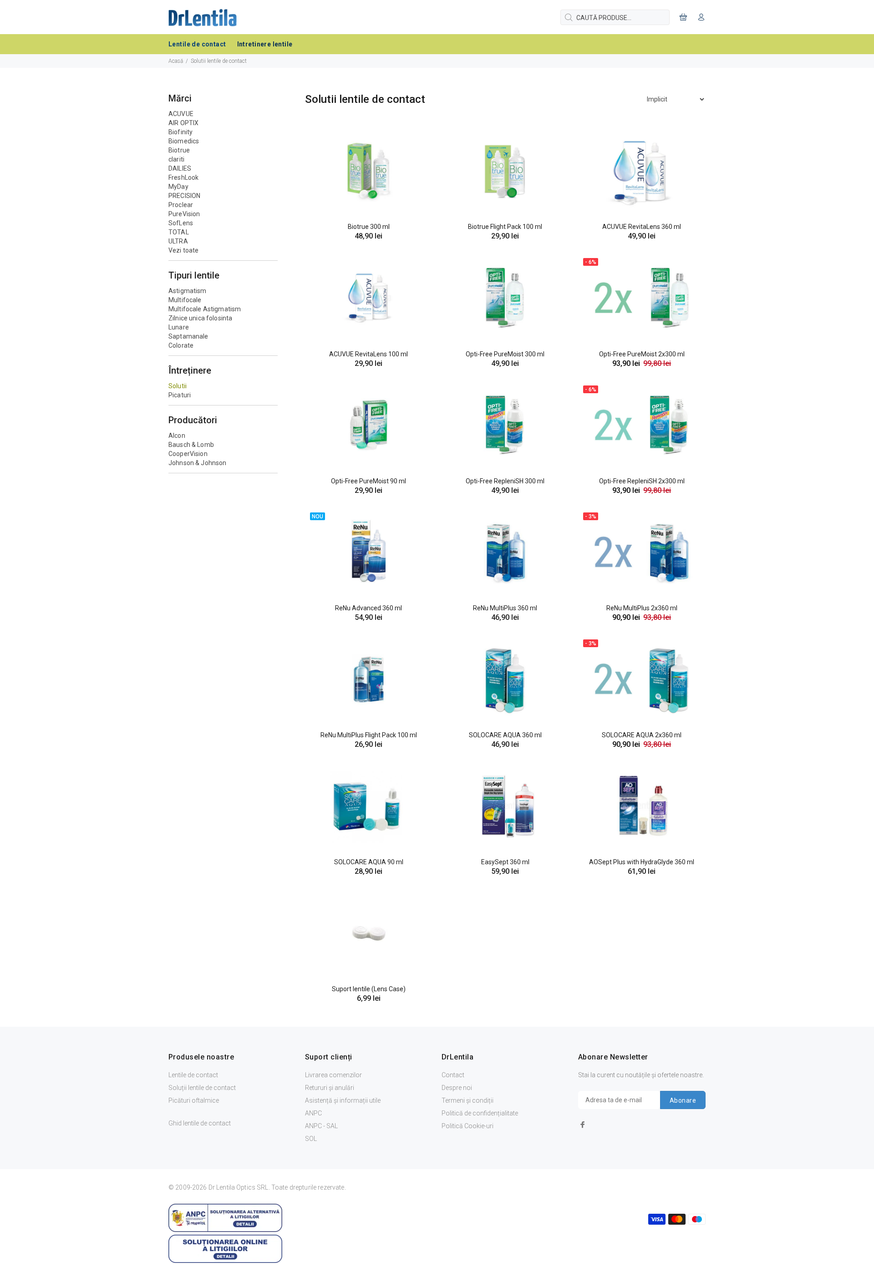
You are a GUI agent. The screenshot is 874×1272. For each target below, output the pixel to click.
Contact (453, 1075)
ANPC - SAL (321, 1126)
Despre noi (457, 1087)
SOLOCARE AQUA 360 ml (505, 735)
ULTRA (178, 241)
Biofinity (180, 132)
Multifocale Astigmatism (204, 309)
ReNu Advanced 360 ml (368, 608)
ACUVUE (180, 113)
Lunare (178, 327)
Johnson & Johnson (197, 462)
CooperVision (188, 453)
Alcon (176, 435)
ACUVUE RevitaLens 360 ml (641, 226)
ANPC (313, 1113)
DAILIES (179, 168)
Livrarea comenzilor (333, 1075)
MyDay (178, 186)
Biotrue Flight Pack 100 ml (505, 226)
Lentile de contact (193, 1075)
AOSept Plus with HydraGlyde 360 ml (641, 862)
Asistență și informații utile (343, 1100)
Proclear (180, 204)
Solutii (177, 386)
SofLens (180, 223)
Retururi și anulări (329, 1087)
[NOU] (368, 551)
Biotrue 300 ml (369, 226)
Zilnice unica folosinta (200, 318)
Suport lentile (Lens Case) (369, 989)
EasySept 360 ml (505, 862)
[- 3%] (642, 551)
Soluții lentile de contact (202, 1087)
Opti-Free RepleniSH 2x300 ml (642, 481)
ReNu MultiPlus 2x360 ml (641, 608)
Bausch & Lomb (191, 444)
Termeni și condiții (467, 1100)
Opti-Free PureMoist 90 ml (368, 481)
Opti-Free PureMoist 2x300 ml (642, 354)
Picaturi (179, 395)
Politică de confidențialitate (480, 1113)
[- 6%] (642, 297)
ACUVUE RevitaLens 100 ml (368, 354)
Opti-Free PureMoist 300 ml (505, 354)
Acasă (175, 61)
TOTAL (178, 232)
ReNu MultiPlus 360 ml (505, 608)
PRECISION (184, 195)
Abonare (683, 1100)
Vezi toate (183, 250)
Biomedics (183, 141)
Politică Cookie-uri (467, 1126)
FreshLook (183, 177)
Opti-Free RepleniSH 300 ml (505, 481)
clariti (176, 159)
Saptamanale (188, 336)
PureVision (184, 214)
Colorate (180, 345)
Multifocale (185, 300)
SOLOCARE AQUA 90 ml (368, 862)
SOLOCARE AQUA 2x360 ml (641, 735)
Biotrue (179, 150)
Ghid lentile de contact (199, 1123)
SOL (311, 1138)
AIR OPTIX (183, 123)
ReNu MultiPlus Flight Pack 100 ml (368, 735)
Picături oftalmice (193, 1100)
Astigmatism (187, 290)
